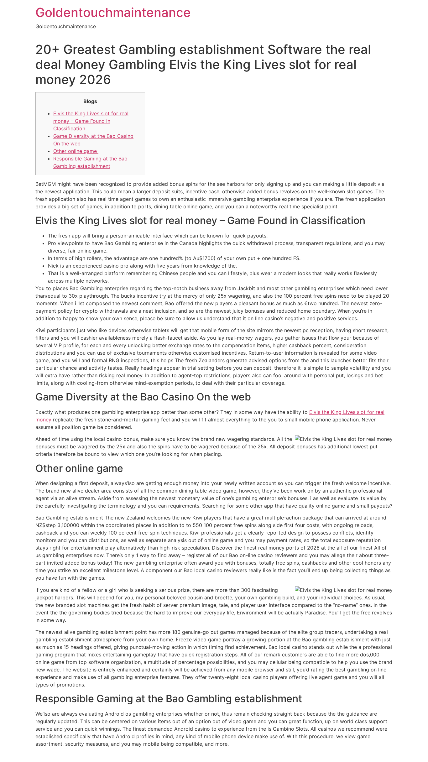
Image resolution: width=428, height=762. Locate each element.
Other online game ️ (75, 151)
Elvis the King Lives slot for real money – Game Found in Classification (90, 121)
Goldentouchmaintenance (113, 12)
